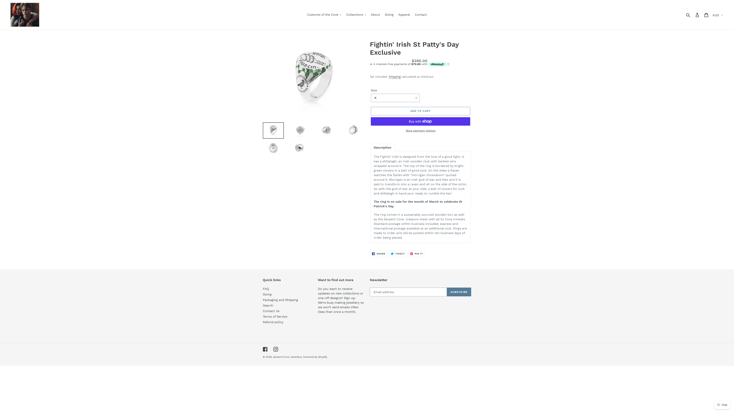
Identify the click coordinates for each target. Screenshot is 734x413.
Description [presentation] (382, 147)
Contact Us (271, 311)
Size (374, 90)
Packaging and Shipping (280, 300)
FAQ (266, 289)
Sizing (267, 294)
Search (268, 305)
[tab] (382, 148)
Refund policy (273, 322)
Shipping (395, 76)
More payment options (420, 130)
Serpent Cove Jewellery (287, 356)
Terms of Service (275, 316)
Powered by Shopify (315, 356)
